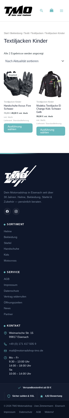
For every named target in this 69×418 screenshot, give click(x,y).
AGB (6, 278)
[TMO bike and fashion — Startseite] (20, 176)
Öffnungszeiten (13, 302)
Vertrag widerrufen (15, 296)
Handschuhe (11, 248)
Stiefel (7, 242)
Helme (8, 231)
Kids (6, 254)
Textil (26, 33)
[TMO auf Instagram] (16, 211)
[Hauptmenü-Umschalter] (61, 10)
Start (6, 33)
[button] (41, 11)
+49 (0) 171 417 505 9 (22, 343)
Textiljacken (37, 33)
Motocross (10, 260)
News (7, 308)
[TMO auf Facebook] (7, 211)
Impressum (10, 284)
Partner (8, 314)
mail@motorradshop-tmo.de (26, 350)
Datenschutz (11, 290)
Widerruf (49, 412)
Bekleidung (16, 33)
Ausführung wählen (15, 128)
